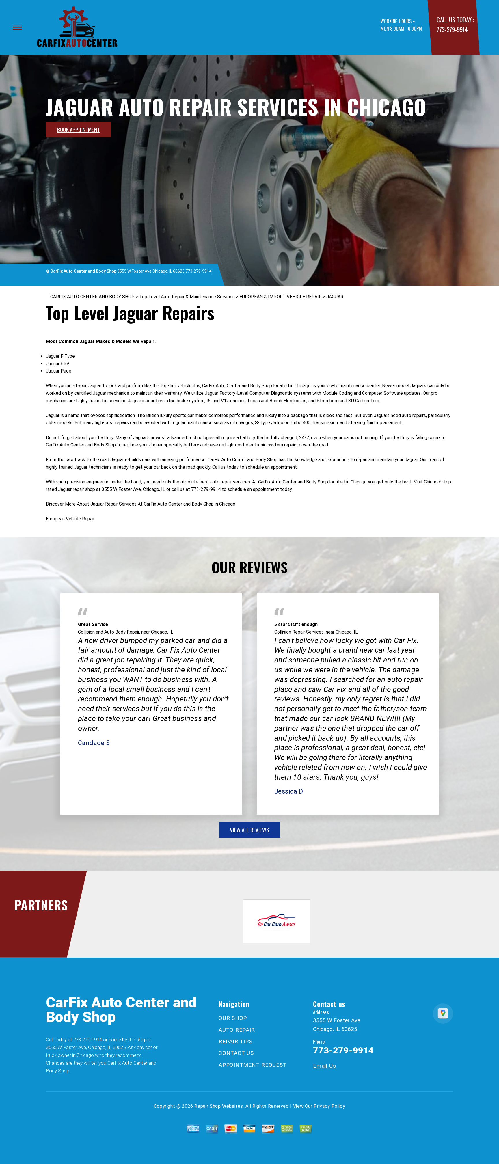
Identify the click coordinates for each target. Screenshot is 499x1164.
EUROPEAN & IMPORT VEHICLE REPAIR (280, 296)
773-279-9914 (452, 29)
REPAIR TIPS (235, 1041)
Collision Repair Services (299, 632)
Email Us (324, 1065)
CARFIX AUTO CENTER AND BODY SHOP (92, 296)
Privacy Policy (329, 1106)
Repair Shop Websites (218, 1106)
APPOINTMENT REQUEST (252, 1064)
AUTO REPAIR (237, 1030)
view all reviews (249, 830)
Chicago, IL (162, 632)
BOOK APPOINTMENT (78, 129)
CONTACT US (236, 1053)
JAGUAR (334, 296)
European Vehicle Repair (70, 519)
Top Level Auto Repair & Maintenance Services (187, 296)
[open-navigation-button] (17, 27)
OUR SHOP (233, 1018)
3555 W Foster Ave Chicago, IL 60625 (151, 271)
